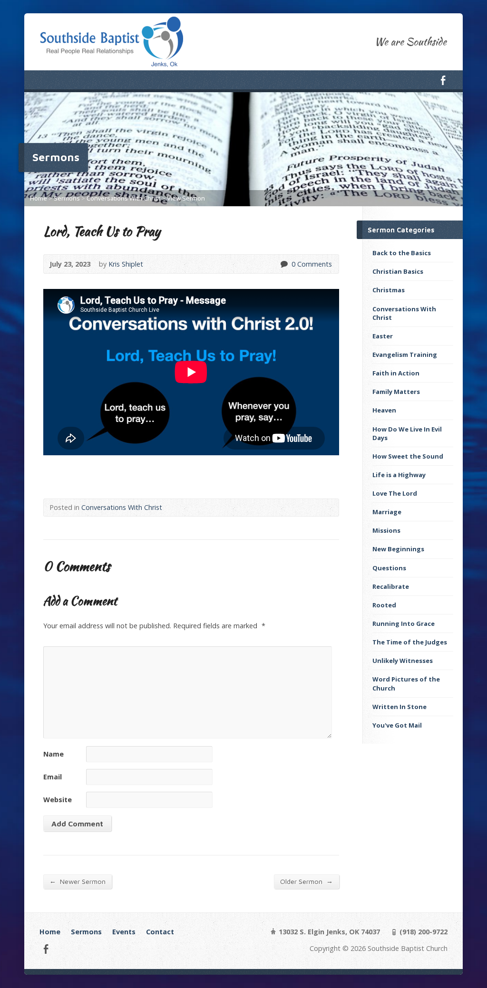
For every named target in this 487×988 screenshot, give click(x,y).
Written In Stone (399, 706)
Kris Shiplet (125, 264)
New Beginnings (398, 549)
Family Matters (396, 391)
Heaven (384, 410)
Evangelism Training (404, 354)
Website (57, 799)
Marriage (386, 512)
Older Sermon (306, 881)
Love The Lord (394, 493)
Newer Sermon (77, 881)
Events (124, 931)
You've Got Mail (397, 725)
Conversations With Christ (123, 198)
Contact (160, 931)
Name (53, 753)
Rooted (384, 605)
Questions (389, 568)
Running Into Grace (403, 623)
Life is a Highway (399, 474)
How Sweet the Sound (407, 456)
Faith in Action (395, 373)
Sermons (67, 198)
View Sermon (186, 198)
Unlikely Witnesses (402, 660)
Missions (386, 530)
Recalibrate (390, 586)
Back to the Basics (401, 253)
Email (52, 776)
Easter (382, 336)
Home (38, 198)
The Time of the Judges (409, 642)
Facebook (443, 80)
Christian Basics (397, 271)
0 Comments (283, 264)
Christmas (388, 290)
